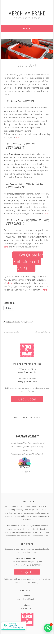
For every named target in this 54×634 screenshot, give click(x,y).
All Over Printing (41, 332)
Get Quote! (27, 399)
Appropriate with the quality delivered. (27, 454)
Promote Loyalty (12, 332)
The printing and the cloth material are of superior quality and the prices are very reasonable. (27, 447)
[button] (48, 628)
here (17, 137)
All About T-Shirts (18, 322)
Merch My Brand (27, 13)
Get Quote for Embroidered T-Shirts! (28, 261)
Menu (28, 28)
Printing (29, 322)
